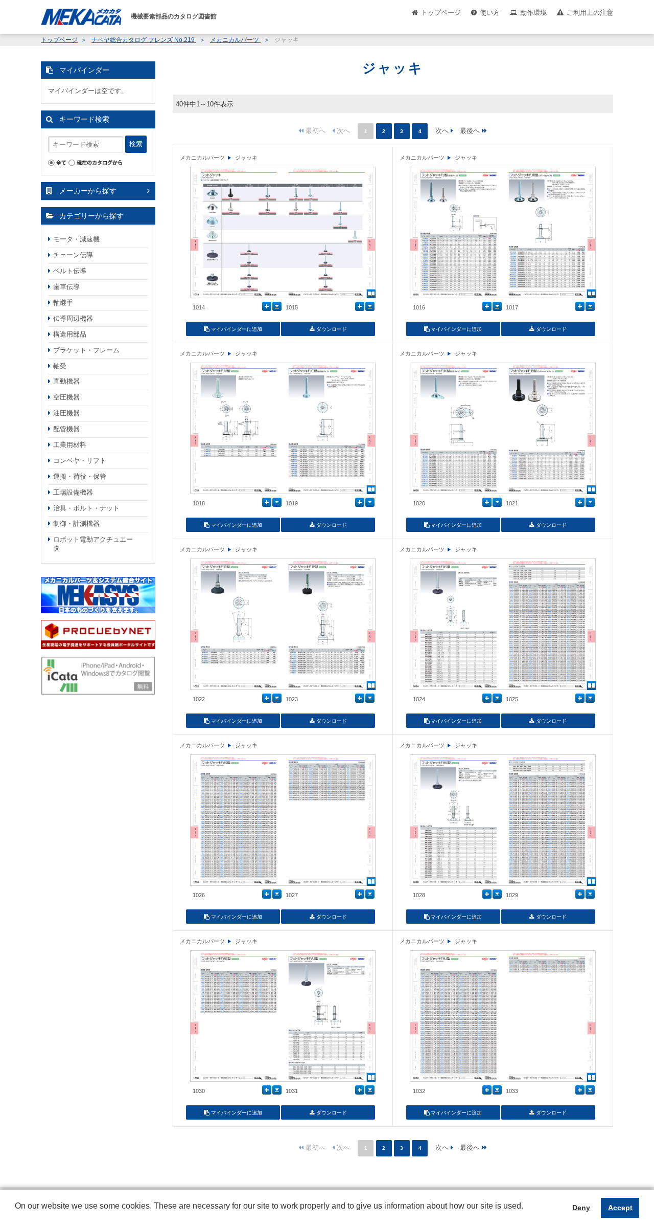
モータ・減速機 (76, 239)
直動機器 (66, 381)
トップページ (441, 12)
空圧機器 (66, 397)
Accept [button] (620, 1207)
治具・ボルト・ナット (86, 508)
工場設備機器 (73, 492)
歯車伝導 (66, 287)
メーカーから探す (87, 190)
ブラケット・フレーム (86, 350)
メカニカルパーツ (235, 39)
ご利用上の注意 (590, 12)
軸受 (59, 366)
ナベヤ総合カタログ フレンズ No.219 (143, 39)
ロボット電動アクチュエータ (93, 544)
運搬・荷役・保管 (79, 476)
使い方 (490, 12)
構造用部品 (69, 334)
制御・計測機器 (76, 523)
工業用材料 (69, 445)
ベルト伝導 (69, 271)
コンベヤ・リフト (79, 460)
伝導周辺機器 (73, 318)
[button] (16, 1213)
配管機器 (66, 429)
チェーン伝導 (73, 255)
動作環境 (533, 12)
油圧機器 (66, 413)
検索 (136, 144)
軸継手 (63, 302)
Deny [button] (581, 1207)
